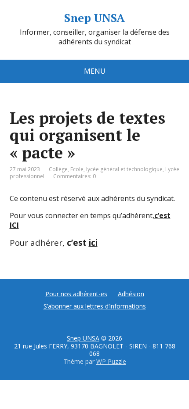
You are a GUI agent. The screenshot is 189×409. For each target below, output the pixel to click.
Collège (58, 169)
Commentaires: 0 (74, 176)
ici (93, 242)
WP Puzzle (111, 361)
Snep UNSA (94, 18)
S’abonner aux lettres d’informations (95, 306)
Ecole (77, 169)
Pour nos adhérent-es (76, 294)
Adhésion (131, 294)
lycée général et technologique (124, 169)
